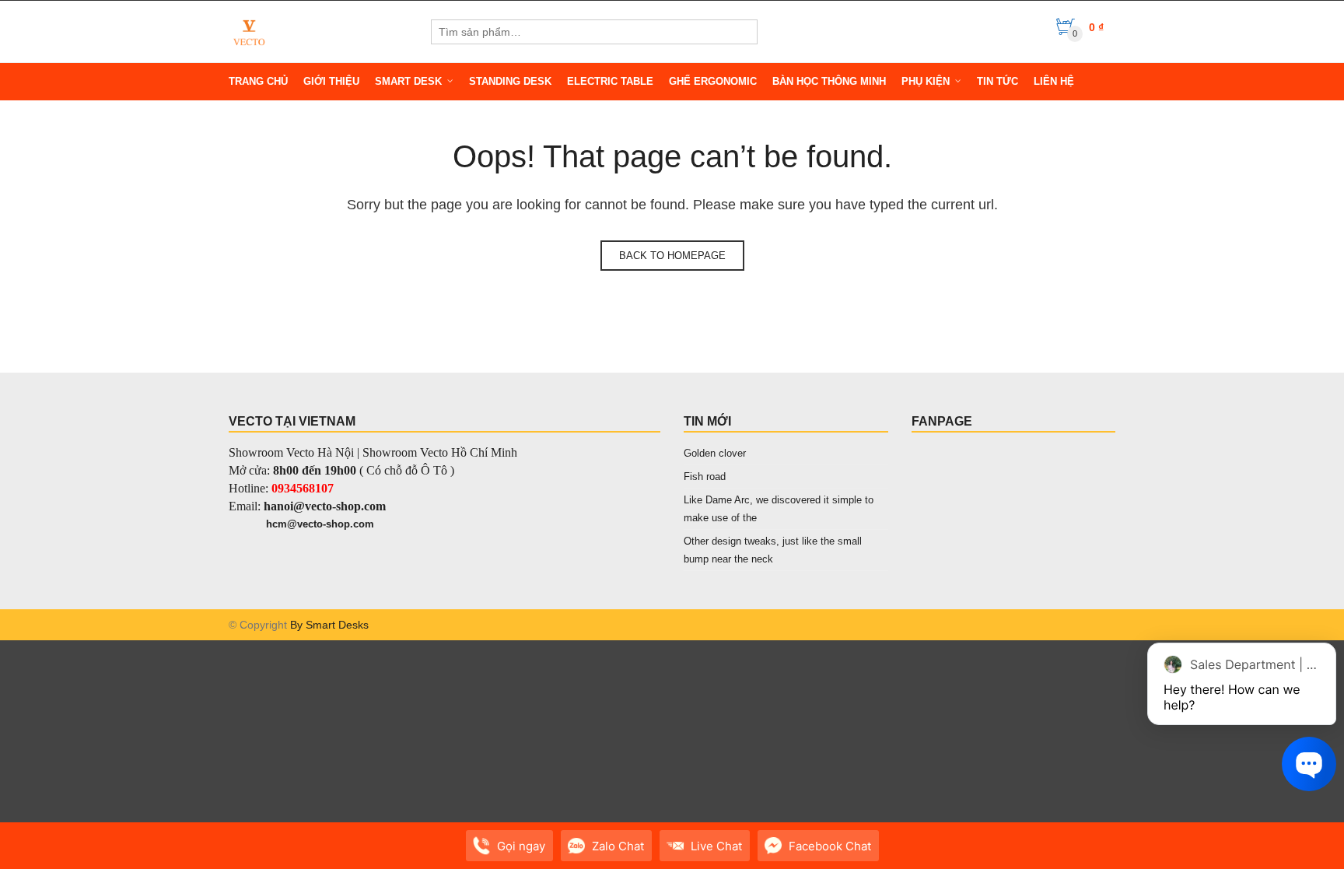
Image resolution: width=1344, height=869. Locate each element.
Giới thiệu (331, 81)
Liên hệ (1054, 81)
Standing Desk (510, 81)
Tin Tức (997, 81)
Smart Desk (408, 81)
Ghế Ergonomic (713, 81)
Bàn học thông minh (829, 81)
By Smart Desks (329, 624)
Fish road (705, 476)
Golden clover (715, 453)
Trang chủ (258, 81)
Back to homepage (672, 255)
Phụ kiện (925, 81)
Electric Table (610, 81)
